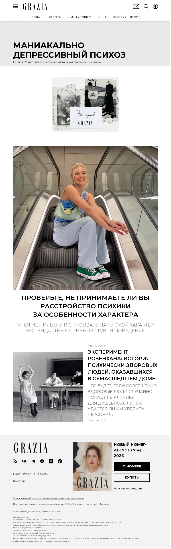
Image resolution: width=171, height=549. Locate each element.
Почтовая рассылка (136, 6)
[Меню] (15, 6)
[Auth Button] (155, 6)
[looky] (51, 461)
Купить (132, 477)
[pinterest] (60, 461)
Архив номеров (128, 488)
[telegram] (33, 461)
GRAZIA (35, 6)
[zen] (42, 461)
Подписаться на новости (30, 473)
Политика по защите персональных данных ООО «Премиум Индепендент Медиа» (61, 504)
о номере (132, 466)
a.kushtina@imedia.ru (43, 533)
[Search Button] (146, 6)
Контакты (19, 481)
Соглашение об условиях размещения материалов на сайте (48, 498)
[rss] (15, 461)
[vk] (24, 461)
